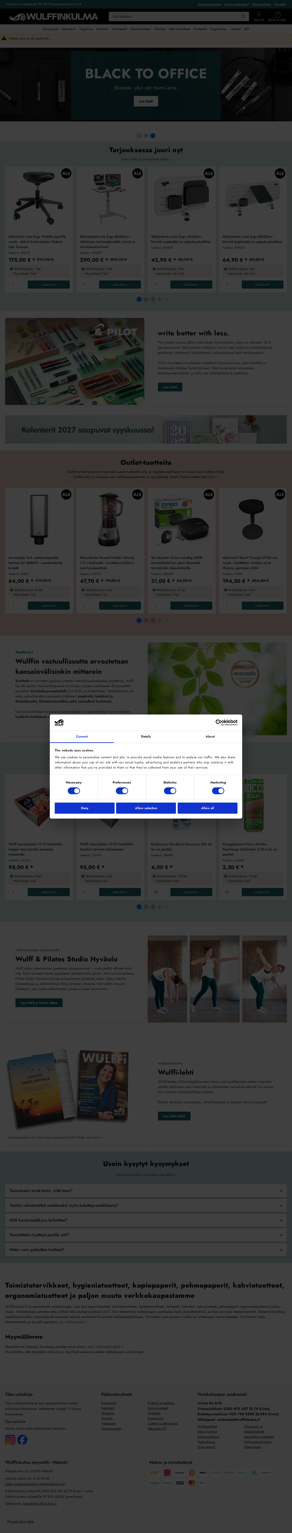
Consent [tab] (82, 736)
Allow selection (146, 808)
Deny (84, 808)
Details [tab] (146, 736)
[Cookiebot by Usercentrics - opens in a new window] (218, 722)
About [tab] (210, 736)
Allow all (207, 808)
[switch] (122, 790)
